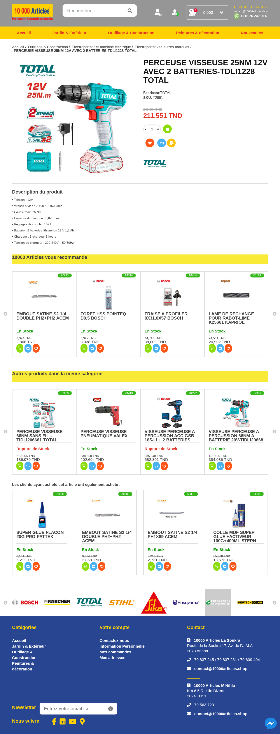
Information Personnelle (122, 646)
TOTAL (165, 93)
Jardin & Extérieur (69, 33)
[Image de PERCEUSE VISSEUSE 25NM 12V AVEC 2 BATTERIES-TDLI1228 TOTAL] (74, 118)
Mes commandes (115, 652)
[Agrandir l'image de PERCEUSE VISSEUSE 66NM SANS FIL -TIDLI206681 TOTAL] (44, 413)
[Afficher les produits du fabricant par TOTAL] (189, 163)
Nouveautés (252, 33)
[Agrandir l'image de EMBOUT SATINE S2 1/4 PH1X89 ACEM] (173, 514)
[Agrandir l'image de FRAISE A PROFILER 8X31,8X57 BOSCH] (172, 295)
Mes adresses (112, 658)
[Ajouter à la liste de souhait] (149, 143)
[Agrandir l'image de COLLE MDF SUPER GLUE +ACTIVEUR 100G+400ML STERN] (238, 514)
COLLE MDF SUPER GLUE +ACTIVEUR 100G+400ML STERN (234, 536)
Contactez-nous (114, 640)
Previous (5, 314)
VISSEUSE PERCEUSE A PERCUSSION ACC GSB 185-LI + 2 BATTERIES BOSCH (170, 437)
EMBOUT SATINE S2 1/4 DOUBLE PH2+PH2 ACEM (42, 315)
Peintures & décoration (197, 33)
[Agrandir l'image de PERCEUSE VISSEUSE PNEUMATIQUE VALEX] (108, 413)
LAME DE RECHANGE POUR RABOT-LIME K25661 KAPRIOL (231, 318)
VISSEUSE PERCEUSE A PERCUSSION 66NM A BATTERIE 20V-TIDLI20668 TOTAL (236, 437)
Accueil (24, 33)
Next (274, 314)
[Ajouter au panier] (167, 128)
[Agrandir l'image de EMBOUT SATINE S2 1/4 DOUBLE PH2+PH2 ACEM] (44, 295)
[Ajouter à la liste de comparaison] (161, 143)
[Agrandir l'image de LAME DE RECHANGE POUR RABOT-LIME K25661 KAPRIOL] (236, 295)
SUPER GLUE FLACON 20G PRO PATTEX (40, 534)
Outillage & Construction (131, 33)
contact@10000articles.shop (220, 668)
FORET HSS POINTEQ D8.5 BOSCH (103, 315)
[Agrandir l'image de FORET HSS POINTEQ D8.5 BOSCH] (108, 295)
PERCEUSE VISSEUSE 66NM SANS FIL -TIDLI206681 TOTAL (39, 435)
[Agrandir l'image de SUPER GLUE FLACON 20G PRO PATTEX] (41, 514)
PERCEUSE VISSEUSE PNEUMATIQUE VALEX (104, 433)
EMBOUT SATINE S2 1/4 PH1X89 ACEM (172, 534)
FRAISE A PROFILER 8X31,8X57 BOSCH (166, 315)
